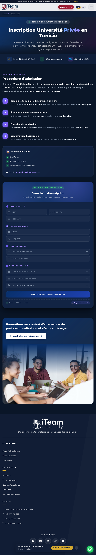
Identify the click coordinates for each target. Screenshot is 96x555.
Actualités (6, 490)
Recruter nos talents (11, 494)
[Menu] (91, 7)
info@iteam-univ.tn (14, 523)
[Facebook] (33, 541)
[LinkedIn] (48, 541)
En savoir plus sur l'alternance (24, 336)
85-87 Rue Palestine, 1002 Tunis (19, 509)
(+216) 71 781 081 (12, 514)
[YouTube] (63, 541)
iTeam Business (9, 456)
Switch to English (62, 548)
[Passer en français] (78, 7)
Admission (6, 475)
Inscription (66, 7)
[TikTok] (55, 541)
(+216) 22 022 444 (13, 519)
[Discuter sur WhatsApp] (90, 549)
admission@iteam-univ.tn (28, 172)
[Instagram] (41, 541)
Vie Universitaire (9, 480)
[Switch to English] (83, 7)
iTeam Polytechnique (11, 451)
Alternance (7, 461)
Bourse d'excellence (11, 485)
